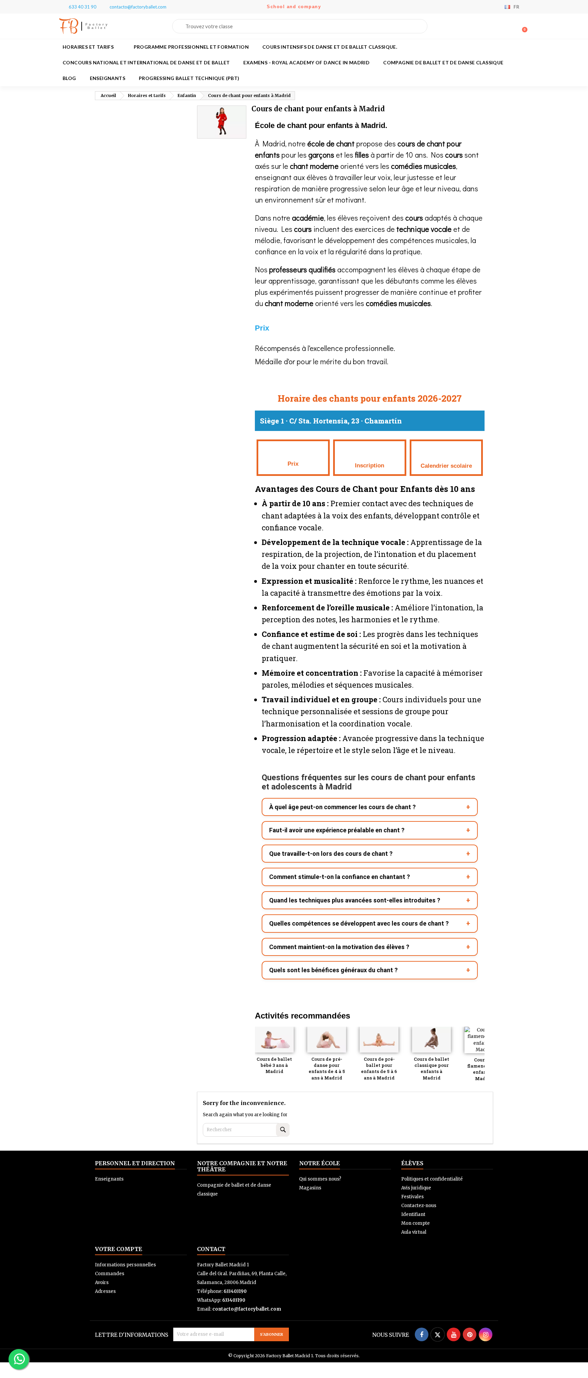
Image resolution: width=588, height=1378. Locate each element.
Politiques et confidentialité (432, 1179)
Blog (69, 78)
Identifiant (413, 1214)
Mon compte (415, 1223)
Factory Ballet (97, 26)
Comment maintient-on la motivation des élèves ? (339, 946)
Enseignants (107, 78)
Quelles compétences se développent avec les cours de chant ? (359, 923)
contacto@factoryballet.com (246, 1309)
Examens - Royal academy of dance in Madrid (306, 62)
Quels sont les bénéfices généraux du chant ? (333, 970)
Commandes (109, 1274)
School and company (294, 6)
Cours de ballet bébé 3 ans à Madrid (274, 1065)
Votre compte (118, 1249)
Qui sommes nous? (320, 1179)
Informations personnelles (125, 1265)
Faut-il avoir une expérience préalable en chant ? (337, 830)
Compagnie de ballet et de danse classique (443, 62)
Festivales (412, 1197)
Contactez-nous (418, 1205)
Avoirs (102, 1282)
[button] (521, 26)
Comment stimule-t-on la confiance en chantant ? (339, 876)
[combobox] (300, 26)
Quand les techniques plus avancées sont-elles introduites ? (354, 900)
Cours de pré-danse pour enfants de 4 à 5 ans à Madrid (327, 1068)
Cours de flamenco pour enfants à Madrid (484, 1069)
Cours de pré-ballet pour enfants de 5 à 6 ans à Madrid (379, 1068)
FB (68, 26)
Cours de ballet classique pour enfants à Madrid (431, 1068)
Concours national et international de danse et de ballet (146, 62)
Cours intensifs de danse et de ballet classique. (329, 47)
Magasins (310, 1188)
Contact (211, 1249)
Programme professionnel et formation (191, 47)
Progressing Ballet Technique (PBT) (189, 78)
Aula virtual (413, 1232)
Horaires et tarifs (88, 47)
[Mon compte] (511, 26)
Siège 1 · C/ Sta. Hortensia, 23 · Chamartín (331, 420)
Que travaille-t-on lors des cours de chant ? (331, 853)
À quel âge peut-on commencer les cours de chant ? (342, 807)
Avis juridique (416, 1188)
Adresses (105, 1291)
